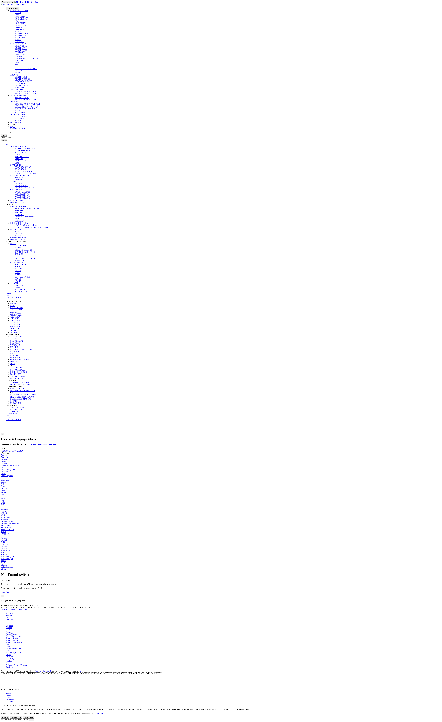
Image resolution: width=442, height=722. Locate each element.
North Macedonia (7, 530)
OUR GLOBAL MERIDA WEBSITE (45, 444)
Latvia (3, 507)
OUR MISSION (21, 77)
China (3, 467)
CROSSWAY (20, 179)
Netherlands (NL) (7, 521)
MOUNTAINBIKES (18, 146)
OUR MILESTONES (23, 85)
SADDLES (19, 254)
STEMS (18, 248)
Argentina (4, 457)
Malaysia (4, 513)
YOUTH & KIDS (16, 190)
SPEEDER (19, 177)
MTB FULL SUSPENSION (25, 148)
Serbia (3, 542)
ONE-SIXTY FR (21, 50)
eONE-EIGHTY (21, 19)
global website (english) (43, 671)
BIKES (8, 144)
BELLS (17, 273)
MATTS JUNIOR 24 (22, 194)
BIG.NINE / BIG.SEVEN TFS (26, 58)
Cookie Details (28, 717)
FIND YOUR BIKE (17, 202)
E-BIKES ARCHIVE (18, 237)
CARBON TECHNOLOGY (25, 91)
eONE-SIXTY (20, 23)
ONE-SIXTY (20, 48)
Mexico (3, 515)
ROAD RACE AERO (23, 167)
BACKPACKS (20, 264)
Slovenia (4, 548)
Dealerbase (10, 699)
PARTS (13, 244)
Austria (3, 461)
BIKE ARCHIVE (16, 200)
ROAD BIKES (15, 165)
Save (31, 720)
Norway (4, 532)
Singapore (4, 544)
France (3, 486)
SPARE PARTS (21, 260)
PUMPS (18, 275)
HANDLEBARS (21, 246)
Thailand (4, 563)
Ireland (3, 496)
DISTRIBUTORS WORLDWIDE (27, 104)
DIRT (17, 62)
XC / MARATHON (22, 152)
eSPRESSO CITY (21, 33)
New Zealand (6, 528)
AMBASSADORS (22, 98)
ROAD (17, 231)
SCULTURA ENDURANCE (26, 69)
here (80, 671)
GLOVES (18, 287)
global (8, 416)
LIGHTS (18, 271)
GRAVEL (14, 182)
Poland (3, 536)
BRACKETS (20, 269)
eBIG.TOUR (19, 29)
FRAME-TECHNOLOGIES (25, 94)
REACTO (18, 65)
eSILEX (18, 40)
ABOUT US (15, 75)
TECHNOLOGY (16, 89)
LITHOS (18, 13)
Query (3, 133)
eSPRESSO (19, 31)
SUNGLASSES (21, 291)
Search (4, 135)
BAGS (17, 266)
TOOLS (18, 279)
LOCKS (18, 281)
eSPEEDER (19, 42)
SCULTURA (20, 67)
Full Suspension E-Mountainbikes (27, 208)
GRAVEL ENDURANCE (24, 188)
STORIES (18, 120)
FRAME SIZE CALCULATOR (27, 106)
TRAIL (17, 155)
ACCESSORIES (16, 262)
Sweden (4, 554)
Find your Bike (15, 123)
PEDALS (18, 256)
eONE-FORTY (20, 25)
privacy (8, 697)
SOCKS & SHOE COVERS (25, 289)
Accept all (5, 717)
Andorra (4, 455)
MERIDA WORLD (17, 114)
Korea (3, 505)
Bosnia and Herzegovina (10, 465)
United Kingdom (7, 567)
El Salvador (5, 480)
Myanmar (4, 519)
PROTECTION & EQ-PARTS (26, 258)
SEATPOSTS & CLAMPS (25, 252)
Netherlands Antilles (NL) (10, 523)
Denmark (4, 478)
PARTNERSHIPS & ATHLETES (27, 100)
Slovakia (4, 546)
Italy (2, 501)
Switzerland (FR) (7, 559)
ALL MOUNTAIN (22, 157)
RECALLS (19, 110)
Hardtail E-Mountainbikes (24, 217)
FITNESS (18, 235)
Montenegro (5, 517)
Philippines (5, 534)
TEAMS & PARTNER (18, 96)
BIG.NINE (19, 56)
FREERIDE (19, 215)
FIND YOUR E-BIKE (18, 240)
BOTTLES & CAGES (23, 277)
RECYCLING (20, 112)
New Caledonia (6, 525)
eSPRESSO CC (20, 36)
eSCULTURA (20, 38)
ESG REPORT (20, 83)
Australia (4, 459)
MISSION (18, 71)
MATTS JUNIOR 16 (22, 198)
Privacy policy (100, 713)
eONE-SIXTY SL (21, 17)
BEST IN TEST (21, 118)
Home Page (5, 592)
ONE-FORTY (20, 52)
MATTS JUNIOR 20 (22, 196)
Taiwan (3, 561)
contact (8, 693)
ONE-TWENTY (21, 46)
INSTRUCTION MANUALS (26, 108)
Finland (3, 484)
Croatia (3, 474)
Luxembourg (5, 511)
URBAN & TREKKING (19, 175)
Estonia (3, 482)
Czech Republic (7, 476)
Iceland (3, 492)
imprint (8, 695)
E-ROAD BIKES (16, 229)
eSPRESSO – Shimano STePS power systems (31, 227)
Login (12, 127)
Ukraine (4, 565)
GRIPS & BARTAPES (23, 250)
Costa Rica (5, 472)
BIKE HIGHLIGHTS (18, 44)
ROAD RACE (20, 169)
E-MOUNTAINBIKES (18, 206)
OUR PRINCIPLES (22, 79)
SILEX (17, 73)
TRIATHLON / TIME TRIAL (26, 173)
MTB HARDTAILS (22, 150)
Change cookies (16, 717)
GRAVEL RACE (21, 186)
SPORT (17, 219)
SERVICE (14, 102)
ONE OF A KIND (21, 116)
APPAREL (14, 283)
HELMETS (19, 285)
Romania (4, 540)
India (3, 494)
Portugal (4, 538)
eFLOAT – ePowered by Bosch (26, 225)
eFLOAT (18, 21)
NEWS (8, 293)
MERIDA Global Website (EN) (12, 451)
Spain (3, 552)
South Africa (5, 550)
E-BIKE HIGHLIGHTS (19, 11)
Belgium (4, 463)
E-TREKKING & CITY (19, 223)
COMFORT (19, 221)
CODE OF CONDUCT (23, 81)
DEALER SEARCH (18, 129)
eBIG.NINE (19, 27)
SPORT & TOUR (21, 161)
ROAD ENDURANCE (23, 171)
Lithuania (4, 509)
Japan (3, 503)
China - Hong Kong (8, 470)
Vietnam (4, 569)
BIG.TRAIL (19, 60)
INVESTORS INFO (22, 87)
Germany (4, 488)
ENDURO (19, 159)
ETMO (17, 15)
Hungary (4, 490)
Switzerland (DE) (7, 557)
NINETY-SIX (20, 54)
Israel (3, 499)
